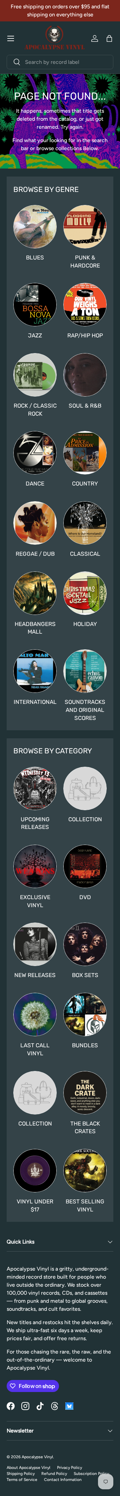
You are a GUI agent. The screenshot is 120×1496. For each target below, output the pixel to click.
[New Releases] (35, 944)
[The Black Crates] (85, 1092)
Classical (85, 553)
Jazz (35, 335)
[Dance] (35, 452)
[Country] (85, 452)
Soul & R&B (85, 405)
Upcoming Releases (35, 823)
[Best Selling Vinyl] (85, 1170)
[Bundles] (85, 1014)
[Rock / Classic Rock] (35, 374)
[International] (35, 671)
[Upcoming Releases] (35, 788)
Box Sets (85, 975)
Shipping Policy (21, 1473)
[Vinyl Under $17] (35, 1170)
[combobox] (60, 62)
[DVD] (85, 866)
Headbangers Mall (35, 628)
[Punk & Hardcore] (85, 226)
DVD (85, 897)
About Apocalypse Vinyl (28, 1467)
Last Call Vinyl (35, 1049)
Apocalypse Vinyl (37, 1457)
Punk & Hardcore (85, 261)
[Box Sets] (85, 944)
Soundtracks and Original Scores (85, 710)
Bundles (85, 1045)
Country (85, 483)
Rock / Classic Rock (35, 409)
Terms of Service (22, 1479)
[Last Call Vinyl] (35, 1014)
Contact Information (63, 1479)
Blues (35, 257)
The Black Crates (85, 1127)
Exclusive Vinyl (35, 901)
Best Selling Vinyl (85, 1205)
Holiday (85, 624)
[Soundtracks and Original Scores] (85, 671)
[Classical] (85, 523)
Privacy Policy (69, 1467)
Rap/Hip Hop (85, 335)
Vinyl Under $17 (35, 1205)
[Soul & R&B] (85, 374)
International (35, 702)
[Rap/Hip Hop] (85, 304)
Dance (35, 483)
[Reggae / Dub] (35, 523)
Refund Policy (54, 1473)
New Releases (35, 975)
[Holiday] (85, 593)
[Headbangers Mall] (35, 593)
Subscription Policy (91, 1473)
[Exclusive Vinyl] (35, 866)
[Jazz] (35, 304)
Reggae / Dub (35, 553)
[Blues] (35, 226)
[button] (109, 38)
